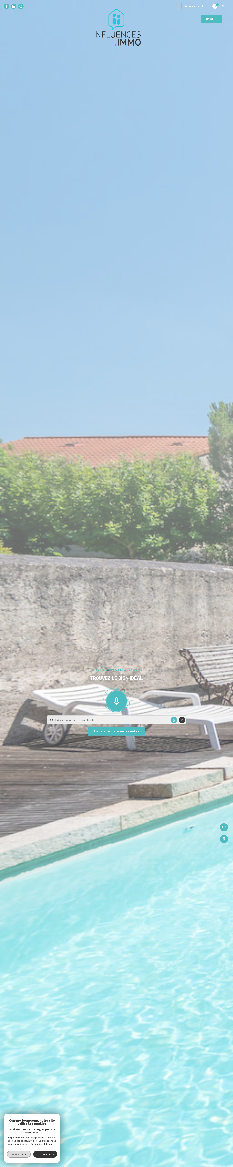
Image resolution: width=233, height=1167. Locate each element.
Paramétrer (19, 1154)
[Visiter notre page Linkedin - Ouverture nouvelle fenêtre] (13, 6)
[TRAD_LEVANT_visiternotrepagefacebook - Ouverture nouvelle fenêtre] (6, 6)
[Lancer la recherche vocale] (116, 700)
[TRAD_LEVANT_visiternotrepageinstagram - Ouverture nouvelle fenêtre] (21, 6)
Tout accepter (45, 1154)
